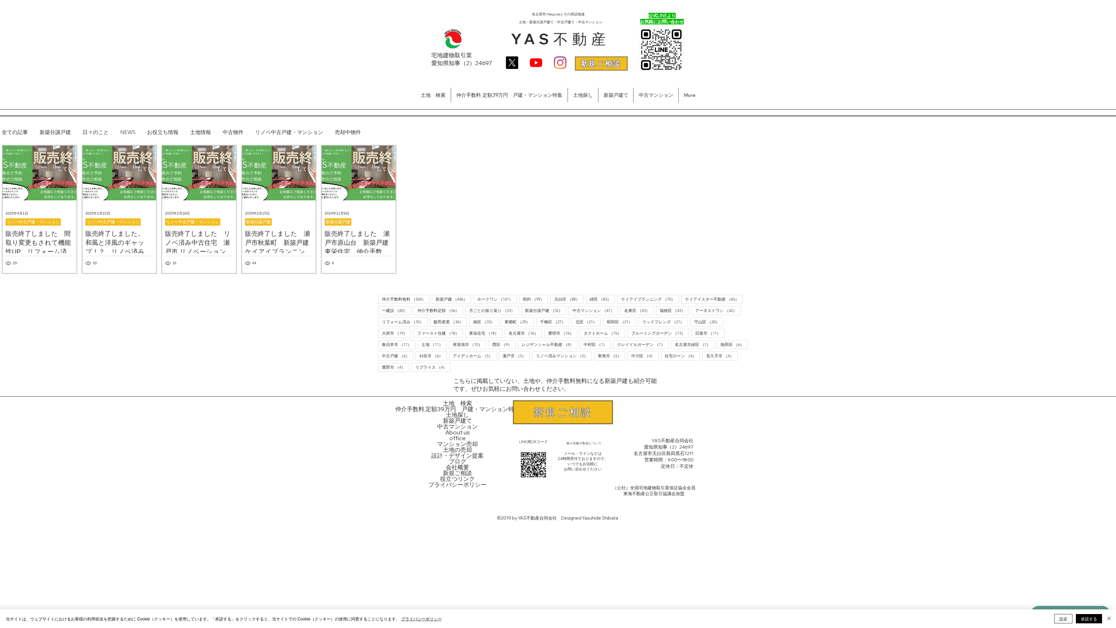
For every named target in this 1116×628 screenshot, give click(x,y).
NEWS (127, 132)
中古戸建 (397, 355)
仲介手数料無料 (406, 299)
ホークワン (497, 299)
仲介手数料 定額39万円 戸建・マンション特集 (457, 409)
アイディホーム (474, 355)
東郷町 (519, 321)
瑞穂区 (674, 310)
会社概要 (457, 467)
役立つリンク (457, 479)
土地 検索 (457, 403)
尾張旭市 (469, 344)
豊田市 (395, 367)
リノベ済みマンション (564, 355)
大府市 (396, 333)
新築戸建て (457, 421)
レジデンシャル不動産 (549, 344)
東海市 (611, 355)
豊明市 (562, 333)
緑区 (602, 299)
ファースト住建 (440, 333)
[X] (512, 62)
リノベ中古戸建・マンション (289, 132)
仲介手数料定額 (440, 310)
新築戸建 (453, 299)
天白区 (569, 299)
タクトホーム (604, 333)
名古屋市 (525, 333)
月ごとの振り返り (494, 310)
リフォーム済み (405, 321)
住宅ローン (682, 355)
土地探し (457, 415)
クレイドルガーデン (643, 344)
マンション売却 (457, 444)
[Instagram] (560, 62)
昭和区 (621, 321)
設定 (1063, 619)
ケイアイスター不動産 (714, 299)
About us (457, 432)
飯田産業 (450, 321)
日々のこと (96, 132)
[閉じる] (1109, 618)
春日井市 (398, 344)
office (457, 438)
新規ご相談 (457, 473)
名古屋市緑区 (694, 344)
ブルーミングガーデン (660, 333)
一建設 (396, 310)
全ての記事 (15, 132)
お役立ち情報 (162, 132)
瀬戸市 (516, 355)
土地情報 (200, 132)
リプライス (433, 367)
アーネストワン (718, 310)
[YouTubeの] (536, 62)
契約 (535, 299)
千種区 (554, 321)
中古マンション (595, 310)
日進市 (710, 333)
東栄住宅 (485, 333)
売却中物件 (348, 132)
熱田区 (734, 344)
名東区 (639, 310)
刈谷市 (433, 355)
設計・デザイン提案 (457, 455)
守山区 (708, 321)
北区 (588, 321)
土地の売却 (457, 450)
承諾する (1089, 619)
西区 (504, 344)
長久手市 (722, 355)
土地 (434, 344)
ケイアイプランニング (650, 299)
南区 (485, 321)
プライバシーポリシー (457, 485)
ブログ (457, 461)
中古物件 (233, 132)
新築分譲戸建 (55, 132)
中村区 (597, 344)
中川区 (645, 355)
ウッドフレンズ (665, 321)
